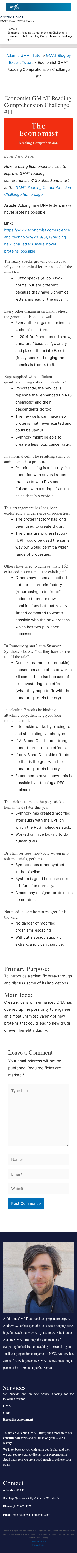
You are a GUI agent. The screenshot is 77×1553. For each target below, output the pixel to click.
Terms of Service (38, 1541)
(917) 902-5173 (22, 1506)
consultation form (15, 1437)
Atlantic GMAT (12, 16)
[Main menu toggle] (72, 19)
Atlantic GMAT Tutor (24, 55)
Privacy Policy (38, 1545)
